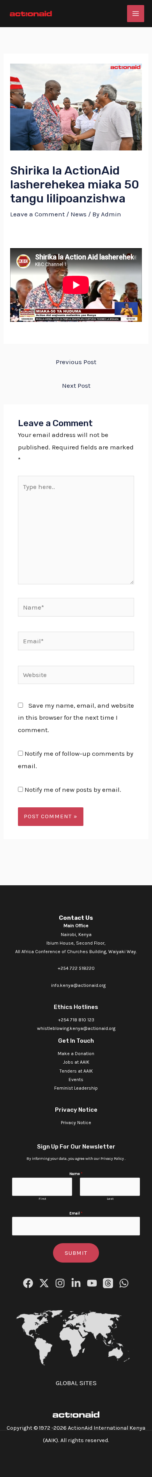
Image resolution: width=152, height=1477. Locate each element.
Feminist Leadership (76, 1088)
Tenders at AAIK (76, 1071)
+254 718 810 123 (76, 1020)
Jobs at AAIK (76, 1062)
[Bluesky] (124, 1283)
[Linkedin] (76, 1283)
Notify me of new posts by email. (73, 789)
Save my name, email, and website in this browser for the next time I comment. (76, 717)
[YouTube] (92, 1283)
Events (76, 1079)
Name (76, 1173)
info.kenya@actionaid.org (78, 985)
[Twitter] (44, 1283)
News (79, 214)
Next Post (76, 385)
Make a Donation (76, 1053)
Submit (76, 1252)
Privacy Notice (76, 1122)
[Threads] (108, 1283)
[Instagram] (60, 1283)
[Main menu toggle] (135, 13)
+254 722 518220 (76, 968)
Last (110, 1199)
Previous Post (76, 362)
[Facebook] (28, 1283)
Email (76, 1213)
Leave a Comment (37, 214)
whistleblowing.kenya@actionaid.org (76, 1028)
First (42, 1199)
